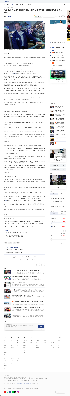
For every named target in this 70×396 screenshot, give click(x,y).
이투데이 (5, 7)
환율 (4, 350)
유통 (24, 347)
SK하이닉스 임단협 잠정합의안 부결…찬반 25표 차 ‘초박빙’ (22, 295)
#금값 (14, 242)
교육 (51, 340)
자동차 (24, 342)
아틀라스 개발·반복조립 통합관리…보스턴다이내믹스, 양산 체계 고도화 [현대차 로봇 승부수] (30, 301)
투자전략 (62, 193)
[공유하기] (56, 16)
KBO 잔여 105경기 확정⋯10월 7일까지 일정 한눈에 (60, 55)
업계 (17, 340)
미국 (20, 4)
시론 (58, 342)
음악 (4, 363)
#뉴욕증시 (10, 242)
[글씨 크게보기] (64, 16)
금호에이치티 (54, 218)
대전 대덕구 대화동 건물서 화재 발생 (58, 47)
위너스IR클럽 (38, 356)
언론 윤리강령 (17, 383)
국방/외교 (45, 342)
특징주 (54, 193)
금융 (11, 337)
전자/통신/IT (25, 340)
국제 (8, 4)
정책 (17, 342)
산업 (24, 337)
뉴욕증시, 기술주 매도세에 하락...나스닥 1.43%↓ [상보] (14, 235)
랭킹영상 (18, 360)
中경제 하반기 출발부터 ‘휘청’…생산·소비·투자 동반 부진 (14, 249)
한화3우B (53, 223)
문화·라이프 (6, 356)
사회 (51, 337)
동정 (51, 349)
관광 (4, 358)
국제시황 (5, 352)
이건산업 (53, 215)
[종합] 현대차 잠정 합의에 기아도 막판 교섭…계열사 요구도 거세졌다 (24, 289)
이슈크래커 (12, 358)
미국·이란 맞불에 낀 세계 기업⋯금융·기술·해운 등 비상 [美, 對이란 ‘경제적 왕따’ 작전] (60, 128)
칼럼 (58, 347)
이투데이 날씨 (45, 356)
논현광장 (59, 340)
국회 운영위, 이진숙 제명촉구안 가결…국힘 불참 (60, 50)
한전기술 (53, 226)
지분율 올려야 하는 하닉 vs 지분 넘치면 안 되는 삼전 (60, 60)
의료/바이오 (25, 349)
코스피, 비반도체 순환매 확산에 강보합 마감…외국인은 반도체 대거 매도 (24, 276)
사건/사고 (52, 342)
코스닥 (62, 213)
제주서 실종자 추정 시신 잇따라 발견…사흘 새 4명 (21, 313)
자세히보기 (16, 247)
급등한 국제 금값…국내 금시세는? (57, 65)
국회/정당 (45, 340)
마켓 (4, 337)
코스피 (54, 213)
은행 (11, 340)
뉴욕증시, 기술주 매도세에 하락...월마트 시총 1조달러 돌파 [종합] (15, 233)
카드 (11, 345)
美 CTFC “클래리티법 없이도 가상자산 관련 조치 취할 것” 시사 (15, 236)
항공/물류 (24, 345)
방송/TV (5, 360)
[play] (44, 16)
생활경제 (31, 342)
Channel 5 (32, 356)
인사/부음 (52, 347)
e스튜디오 (18, 358)
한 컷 (11, 363)
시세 (4, 342)
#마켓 (6, 242)
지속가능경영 (51, 356)
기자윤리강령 (21, 383)
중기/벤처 (24, 350)
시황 (4, 340)
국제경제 (12, 4)
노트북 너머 (59, 349)
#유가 (18, 242)
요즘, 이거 (12, 360)
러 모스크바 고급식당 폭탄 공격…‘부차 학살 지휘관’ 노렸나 (14, 252)
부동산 (18, 337)
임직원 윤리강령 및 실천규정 (28, 383)
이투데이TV (19, 356)
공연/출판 (5, 365)
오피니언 (59, 337)
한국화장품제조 (54, 221)
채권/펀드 (5, 349)
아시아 (26, 4)
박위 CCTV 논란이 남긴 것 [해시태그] (19, 282)
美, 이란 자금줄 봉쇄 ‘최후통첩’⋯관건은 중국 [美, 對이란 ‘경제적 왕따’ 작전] (25, 270)
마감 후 (58, 345)
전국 (51, 345)
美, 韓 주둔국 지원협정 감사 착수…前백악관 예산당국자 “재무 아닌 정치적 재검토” (60, 124)
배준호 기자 (6, 16)
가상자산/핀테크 (13, 347)
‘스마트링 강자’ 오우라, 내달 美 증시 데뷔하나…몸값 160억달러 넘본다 (60, 111)
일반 (4, 354)
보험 (11, 342)
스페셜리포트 (25, 356)
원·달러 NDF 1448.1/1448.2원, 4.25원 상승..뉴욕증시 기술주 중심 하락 (16, 232)
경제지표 (31, 340)
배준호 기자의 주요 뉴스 (9, 247)
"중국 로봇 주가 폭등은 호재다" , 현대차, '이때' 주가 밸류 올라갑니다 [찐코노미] (58, 81)
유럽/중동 (29, 4)
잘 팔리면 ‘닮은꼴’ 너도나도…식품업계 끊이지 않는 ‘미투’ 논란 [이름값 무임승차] (26, 307)
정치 (44, 337)
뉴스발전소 (12, 356)
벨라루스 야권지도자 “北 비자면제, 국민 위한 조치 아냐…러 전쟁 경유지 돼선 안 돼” (60, 144)
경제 (30, 337)
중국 (22, 4)
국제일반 (16, 4)
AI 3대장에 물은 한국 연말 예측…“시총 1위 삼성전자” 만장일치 (15, 250)
